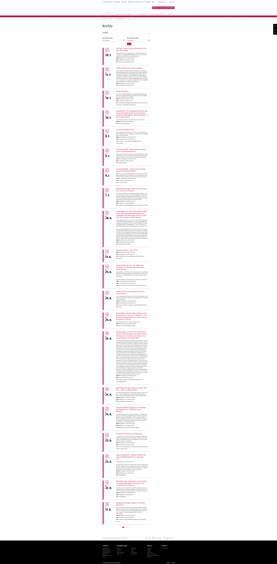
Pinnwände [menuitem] (147, 2)
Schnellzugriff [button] (162, 2)
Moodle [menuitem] (125, 2)
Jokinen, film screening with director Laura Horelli (130, 293)
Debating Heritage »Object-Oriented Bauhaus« (130, 504)
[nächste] (129, 527)
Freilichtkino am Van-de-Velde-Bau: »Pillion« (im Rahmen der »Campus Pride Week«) (130, 267)
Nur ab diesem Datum (107, 38)
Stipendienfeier (122, 91)
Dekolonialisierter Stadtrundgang (129, 68)
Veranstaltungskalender (120, 18)
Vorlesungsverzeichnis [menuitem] (136, 2)
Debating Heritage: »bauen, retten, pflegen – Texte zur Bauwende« (132, 389)
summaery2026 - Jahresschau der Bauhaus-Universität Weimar (131, 150)
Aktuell (111, 18)
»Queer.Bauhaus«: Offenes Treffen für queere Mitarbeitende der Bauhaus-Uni (131, 457)
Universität (105, 18)
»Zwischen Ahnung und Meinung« (129, 434)
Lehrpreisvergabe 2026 (125, 130)
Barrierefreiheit (108, 2)
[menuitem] (107, 2)
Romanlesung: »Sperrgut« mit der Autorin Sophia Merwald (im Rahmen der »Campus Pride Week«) (132, 483)
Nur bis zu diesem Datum (133, 38)
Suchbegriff (105, 32)
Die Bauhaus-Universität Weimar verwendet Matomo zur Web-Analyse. (115, 538)
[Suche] (174, 2)
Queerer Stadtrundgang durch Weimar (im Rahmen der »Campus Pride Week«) (131, 410)
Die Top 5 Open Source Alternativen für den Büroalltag (131, 49)
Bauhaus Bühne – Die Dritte (127, 250)
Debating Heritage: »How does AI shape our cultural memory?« (131, 190)
